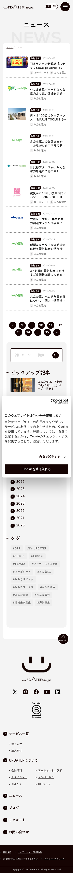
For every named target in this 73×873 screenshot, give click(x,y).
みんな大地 (21, 595)
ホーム (9, 47)
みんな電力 (43, 595)
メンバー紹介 (46, 777)
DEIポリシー (45, 784)
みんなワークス (24, 587)
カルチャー (18, 784)
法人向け (16, 750)
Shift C (19, 556)
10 (41, 325)
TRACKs (20, 564)
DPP (18, 548)
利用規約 (7, 852)
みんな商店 (48, 587)
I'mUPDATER (38, 548)
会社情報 (16, 770)
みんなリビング (24, 579)
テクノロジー (19, 777)
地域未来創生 (23, 602)
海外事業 (44, 602)
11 (51, 325)
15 (47, 332)
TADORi (38, 556)
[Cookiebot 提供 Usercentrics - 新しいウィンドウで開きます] (51, 401)
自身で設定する (50, 456)
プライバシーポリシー (54, 859)
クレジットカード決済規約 (30, 852)
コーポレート (23, 571)
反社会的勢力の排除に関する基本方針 (20, 859)
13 (18, 332)
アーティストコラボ (46, 564)
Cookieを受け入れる (37, 469)
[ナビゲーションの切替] (65, 7)
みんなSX (45, 571)
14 (28, 332)
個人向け (16, 744)
